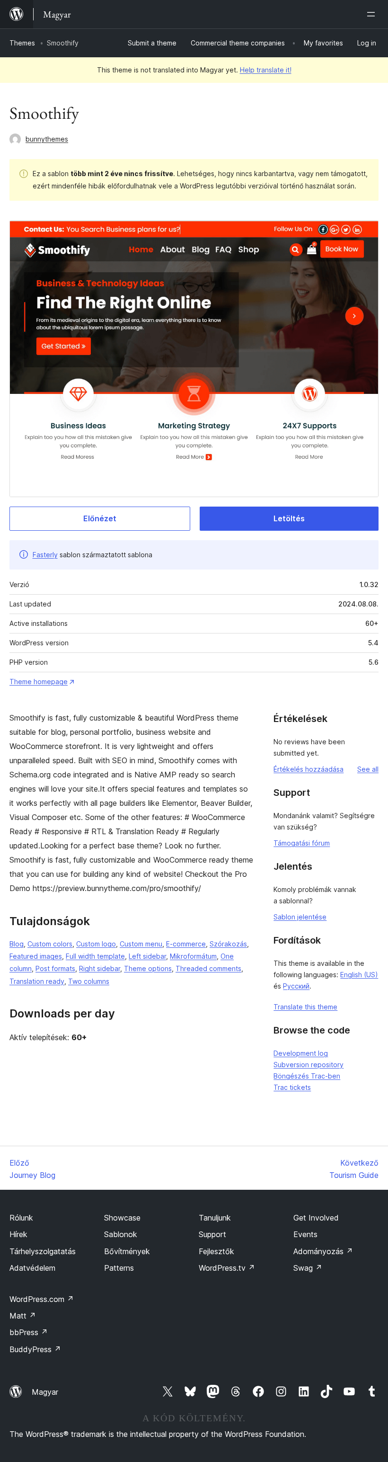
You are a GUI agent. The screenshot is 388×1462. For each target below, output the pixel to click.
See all (368, 769)
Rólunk (21, 1217)
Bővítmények (127, 1251)
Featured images (35, 956)
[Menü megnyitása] (373, 14)
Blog (16, 944)
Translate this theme (305, 1007)
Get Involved (316, 1217)
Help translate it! (265, 70)
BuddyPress (35, 1349)
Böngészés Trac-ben (306, 1076)
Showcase (122, 1217)
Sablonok (120, 1234)
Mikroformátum (193, 956)
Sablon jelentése (299, 917)
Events (305, 1234)
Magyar (45, 1392)
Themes (22, 43)
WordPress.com (41, 1299)
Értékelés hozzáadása (308, 769)
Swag (307, 1268)
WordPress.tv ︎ (227, 1268)
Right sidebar (99, 968)
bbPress (28, 1332)
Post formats (55, 968)
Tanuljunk (215, 1217)
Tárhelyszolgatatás (42, 1251)
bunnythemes (47, 139)
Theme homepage (38, 682)
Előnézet (99, 518)
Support (212, 1234)
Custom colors (49, 944)
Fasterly (45, 555)
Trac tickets (292, 1087)
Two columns (88, 981)
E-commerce (186, 944)
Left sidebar (147, 956)
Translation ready (36, 981)
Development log (300, 1053)
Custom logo (96, 944)
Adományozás (323, 1251)
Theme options (148, 968)
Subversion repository (308, 1065)
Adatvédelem (32, 1268)
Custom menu (141, 944)
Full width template (95, 956)
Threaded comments (208, 968)
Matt (22, 1315)
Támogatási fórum (301, 843)
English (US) (359, 975)
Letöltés (289, 518)
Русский (296, 986)
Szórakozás (228, 944)
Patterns (119, 1268)
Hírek (18, 1234)
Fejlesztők (216, 1251)
